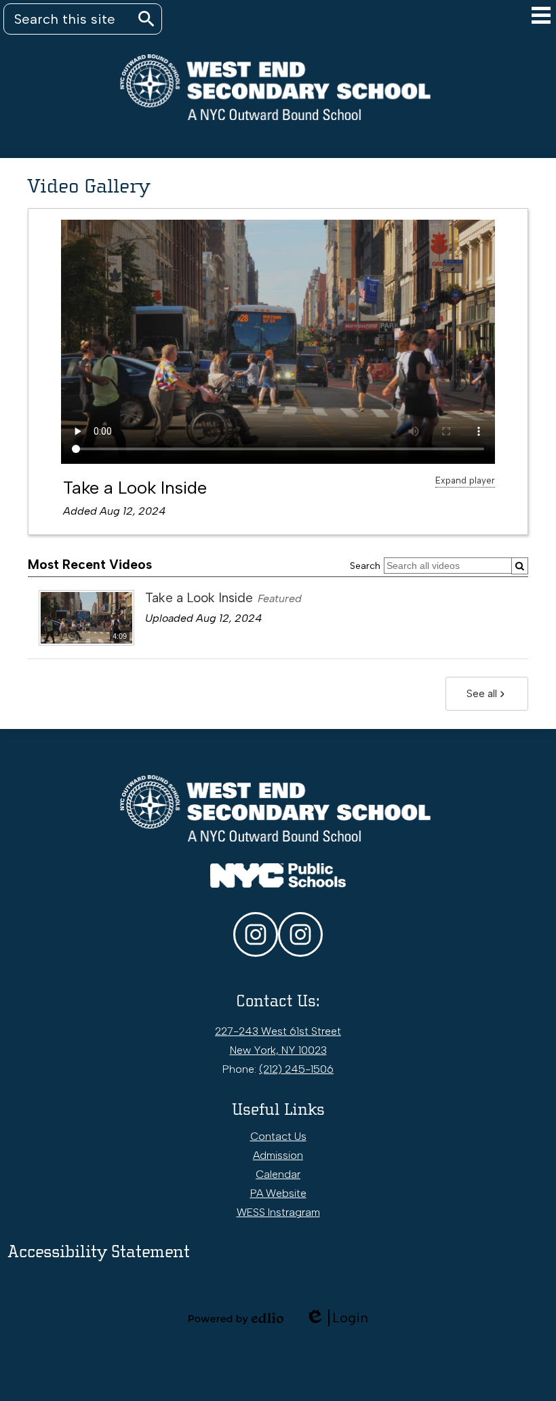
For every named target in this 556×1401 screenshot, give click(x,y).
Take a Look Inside (135, 487)
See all (481, 693)
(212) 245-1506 (296, 1069)
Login (336, 1317)
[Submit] (519, 565)
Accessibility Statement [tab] (99, 1251)
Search (365, 566)
